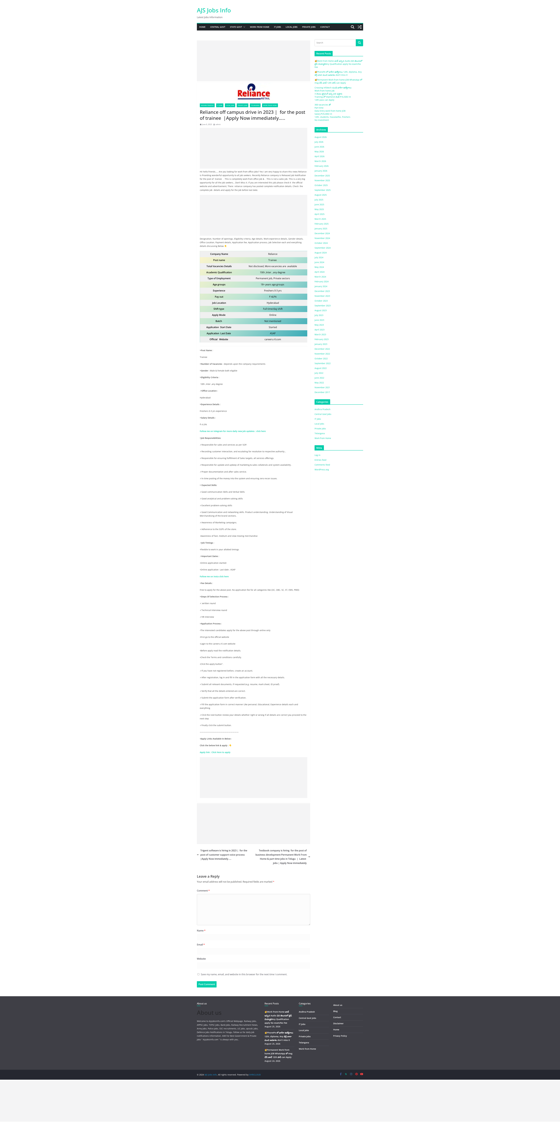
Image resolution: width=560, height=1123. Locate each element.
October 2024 (321, 243)
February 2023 (322, 339)
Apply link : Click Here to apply (215, 752)
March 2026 (320, 161)
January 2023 (321, 344)
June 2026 (319, 146)
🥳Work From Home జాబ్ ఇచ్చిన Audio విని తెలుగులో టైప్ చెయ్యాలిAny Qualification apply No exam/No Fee (338, 64)
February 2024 (322, 281)
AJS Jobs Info (214, 10)
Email (201, 944)
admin (218, 124)
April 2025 (319, 214)
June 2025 (319, 204)
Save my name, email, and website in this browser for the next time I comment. (244, 974)
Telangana (255, 105)
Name (201, 930)
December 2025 (322, 175)
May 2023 (319, 324)
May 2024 (319, 267)
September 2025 (323, 190)
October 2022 (321, 358)
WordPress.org (322, 469)
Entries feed (320, 460)
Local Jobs (292, 27)
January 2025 (321, 228)
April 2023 (319, 329)
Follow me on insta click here (214, 576)
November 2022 (322, 353)
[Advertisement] (253, 60)
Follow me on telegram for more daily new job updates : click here (233, 431)
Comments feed (322, 464)
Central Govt (217, 27)
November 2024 (322, 238)
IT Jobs (277, 27)
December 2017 (322, 392)
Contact (325, 27)
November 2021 (322, 387)
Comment (203, 890)
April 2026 (319, 156)
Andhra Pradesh (207, 105)
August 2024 (321, 252)
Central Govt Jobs (323, 414)
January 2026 (321, 170)
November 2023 (322, 296)
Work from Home (259, 27)
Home (202, 27)
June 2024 (319, 262)
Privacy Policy (340, 1035)
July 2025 (319, 199)
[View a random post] (359, 26)
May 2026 (319, 151)
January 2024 (321, 286)
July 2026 (319, 141)
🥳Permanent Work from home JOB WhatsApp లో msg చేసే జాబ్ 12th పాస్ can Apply (278, 1053)
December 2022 (322, 348)
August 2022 (321, 368)
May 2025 (319, 209)
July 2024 (319, 257)
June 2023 (319, 320)
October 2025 (321, 185)
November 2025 (322, 180)
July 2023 (319, 315)
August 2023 (321, 310)
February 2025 (322, 223)
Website (201, 958)
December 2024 (322, 233)
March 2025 (320, 219)
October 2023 (321, 300)
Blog (335, 1011)
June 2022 (319, 377)
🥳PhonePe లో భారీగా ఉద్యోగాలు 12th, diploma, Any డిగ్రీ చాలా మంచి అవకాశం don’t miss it (279, 1036)
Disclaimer (338, 1023)
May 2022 (319, 382)
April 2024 (319, 271)
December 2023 (322, 291)
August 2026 (321, 137)
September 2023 (323, 305)
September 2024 (323, 247)
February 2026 (322, 166)
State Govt (236, 27)
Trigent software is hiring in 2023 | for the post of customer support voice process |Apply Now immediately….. (223, 855)
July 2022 (319, 373)
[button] (243, 27)
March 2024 (320, 276)
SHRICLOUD (255, 1074)
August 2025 (321, 194)
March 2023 (320, 334)
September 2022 (323, 363)
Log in (317, 455)
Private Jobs (309, 27)
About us (337, 1005)
